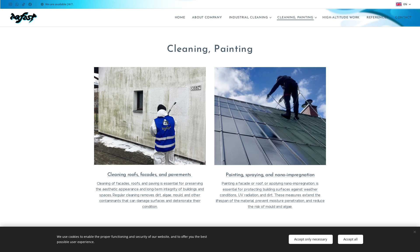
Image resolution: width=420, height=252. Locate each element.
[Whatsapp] (17, 4)
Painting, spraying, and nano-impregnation (270, 174)
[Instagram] (10, 4)
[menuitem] (181, 17)
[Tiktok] (23, 4)
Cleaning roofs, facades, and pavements (149, 174)
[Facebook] (30, 4)
